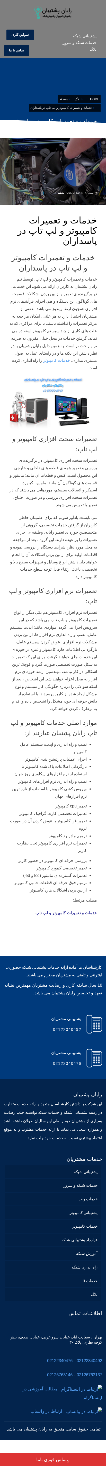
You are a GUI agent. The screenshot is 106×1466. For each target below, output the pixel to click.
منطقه (60, 192)
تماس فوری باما (51, 1459)
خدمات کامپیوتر (56, 360)
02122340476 (60, 1360)
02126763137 (89, 1374)
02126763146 (60, 1374)
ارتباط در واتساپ (48, 1411)
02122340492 (89, 1360)
